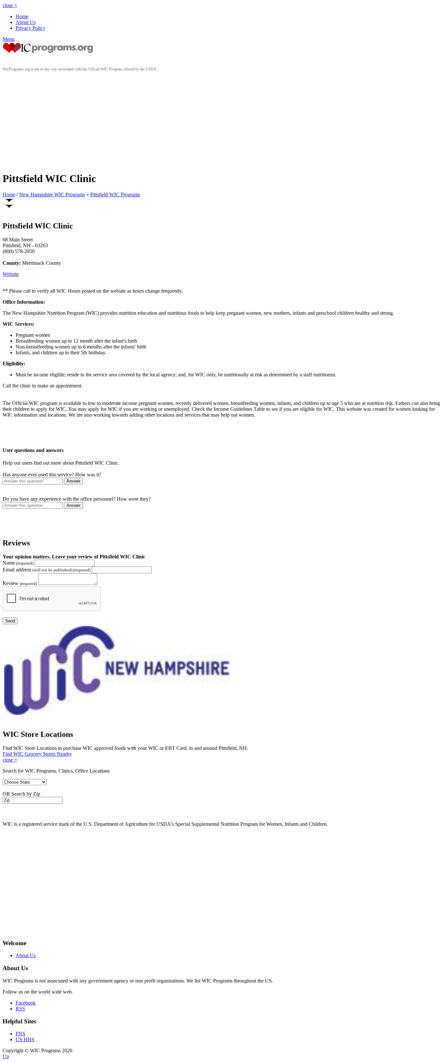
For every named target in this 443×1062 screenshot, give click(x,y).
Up (6, 1056)
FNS (20, 1033)
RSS (20, 1008)
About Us (26, 22)
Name (18, 563)
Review (20, 583)
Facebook (26, 1003)
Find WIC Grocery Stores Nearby (37, 754)
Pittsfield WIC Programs (115, 194)
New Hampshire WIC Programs (52, 194)
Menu (9, 39)
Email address (46, 569)
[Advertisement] (221, 120)
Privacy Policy (30, 28)
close (10, 5)
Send (10, 620)
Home (22, 16)
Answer (73, 481)
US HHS (25, 1039)
